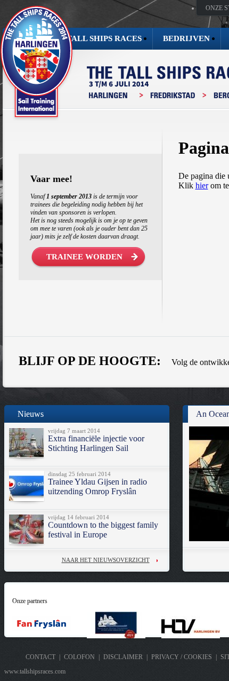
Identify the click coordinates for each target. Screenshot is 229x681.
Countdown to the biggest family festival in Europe (103, 529)
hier (201, 185)
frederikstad (173, 95)
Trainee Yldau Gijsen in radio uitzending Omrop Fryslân (97, 486)
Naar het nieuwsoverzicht (106, 560)
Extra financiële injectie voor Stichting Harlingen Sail (96, 443)
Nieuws (31, 413)
